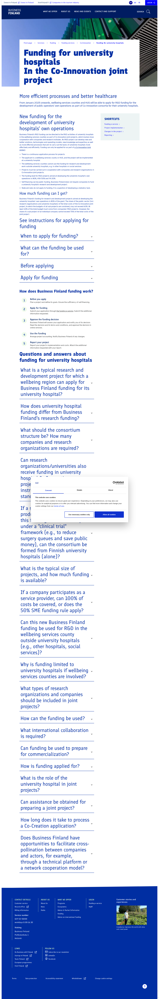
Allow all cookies (109, 514)
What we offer (50, 11)
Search (140, 11)
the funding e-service (64, 311)
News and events (82, 11)
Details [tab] (79, 490)
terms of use (59, 506)
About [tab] (110, 490)
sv (135, 3)
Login (149, 3)
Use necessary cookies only (79, 514)
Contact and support (105, 11)
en (131, 3)
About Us (65, 11)
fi (139, 3)
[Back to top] (144, 986)
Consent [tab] (48, 490)
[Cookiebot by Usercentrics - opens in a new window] (114, 482)
